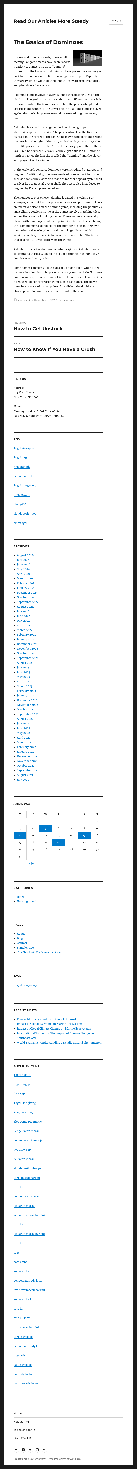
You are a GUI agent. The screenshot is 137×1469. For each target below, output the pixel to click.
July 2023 (23, 667)
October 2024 (26, 597)
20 (58, 842)
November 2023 (27, 648)
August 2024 (25, 606)
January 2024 (25, 639)
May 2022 (23, 732)
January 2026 (26, 588)
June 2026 (23, 564)
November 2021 (27, 761)
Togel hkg (20, 457)
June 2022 (23, 728)
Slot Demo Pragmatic (28, 1121)
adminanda (24, 300)
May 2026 (23, 569)
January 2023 (25, 695)
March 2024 (25, 630)
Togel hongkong (25, 485)
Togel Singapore (24, 1429)
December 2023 (27, 644)
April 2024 (24, 625)
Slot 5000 (20, 504)
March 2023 (25, 686)
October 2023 (26, 653)
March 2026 (25, 578)
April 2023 (23, 681)
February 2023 (26, 690)
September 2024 (28, 602)
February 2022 (26, 747)
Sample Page (25, 947)
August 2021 (25, 775)
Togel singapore (24, 448)
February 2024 (26, 634)
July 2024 (23, 611)
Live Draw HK (22, 1438)
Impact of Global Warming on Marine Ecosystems (49, 1023)
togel (20, 896)
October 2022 (26, 709)
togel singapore (24, 1084)
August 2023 (25, 662)
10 (20, 835)
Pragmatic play (23, 1112)
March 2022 (25, 742)
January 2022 (25, 751)
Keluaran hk (22, 466)
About (21, 933)
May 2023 (23, 676)
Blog (20, 938)
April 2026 (24, 573)
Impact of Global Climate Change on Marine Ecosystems (54, 1028)
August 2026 (25, 555)
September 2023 (28, 658)
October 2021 (25, 765)
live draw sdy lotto (26, 1383)
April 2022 (24, 737)
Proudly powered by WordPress (65, 1459)
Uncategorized (66, 300)
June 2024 (23, 616)
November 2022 (27, 704)
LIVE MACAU (22, 494)
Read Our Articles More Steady (51, 21)
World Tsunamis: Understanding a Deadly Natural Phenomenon (59, 1042)
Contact (22, 943)
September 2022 (28, 714)
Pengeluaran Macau (27, 1131)
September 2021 (27, 770)
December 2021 (27, 756)
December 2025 (27, 592)
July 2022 (23, 723)
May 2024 (23, 620)
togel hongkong (26, 985)
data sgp (19, 1093)
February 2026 (26, 583)
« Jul (32, 863)
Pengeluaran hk (24, 476)
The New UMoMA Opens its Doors (39, 952)
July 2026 (23, 559)
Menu (116, 21)
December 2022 (27, 700)
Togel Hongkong (25, 1103)
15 (84, 835)
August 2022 (25, 718)
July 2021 (23, 779)
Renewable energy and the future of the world (47, 1019)
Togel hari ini (22, 1074)
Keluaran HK (22, 1421)
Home (18, 1413)
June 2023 (23, 672)
